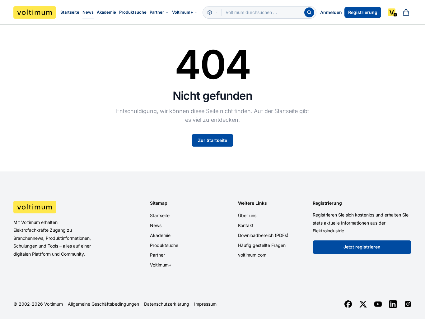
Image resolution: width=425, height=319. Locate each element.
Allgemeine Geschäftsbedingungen (103, 304)
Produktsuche (133, 12)
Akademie (106, 12)
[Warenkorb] (406, 12)
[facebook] (348, 304)
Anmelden (331, 12)
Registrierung (362, 12)
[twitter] (363, 304)
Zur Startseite (212, 140)
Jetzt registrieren (362, 246)
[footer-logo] (60, 207)
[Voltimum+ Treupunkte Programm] (392, 12)
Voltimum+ (182, 12)
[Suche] (309, 12)
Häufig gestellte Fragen (262, 245)
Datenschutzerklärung (166, 304)
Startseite (69, 12)
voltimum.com (252, 254)
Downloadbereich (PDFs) (263, 235)
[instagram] (408, 304)
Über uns (247, 215)
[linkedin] (393, 304)
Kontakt (246, 225)
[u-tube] (378, 304)
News (88, 12)
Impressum (205, 304)
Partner (157, 12)
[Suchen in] (212, 12)
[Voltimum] (34, 12)
